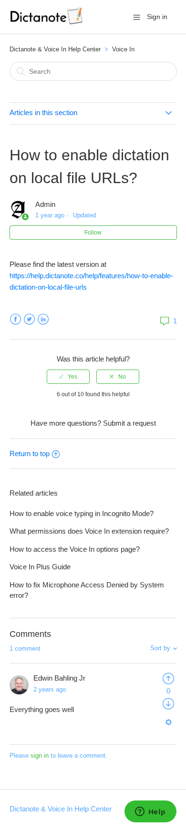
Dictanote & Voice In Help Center (55, 49)
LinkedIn (43, 319)
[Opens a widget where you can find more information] (150, 812)
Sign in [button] (157, 16)
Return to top (30, 453)
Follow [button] (93, 232)
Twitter (29, 319)
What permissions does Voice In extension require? (89, 531)
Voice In (123, 49)
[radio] (68, 377)
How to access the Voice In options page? (75, 549)
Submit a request (129, 423)
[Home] (47, 22)
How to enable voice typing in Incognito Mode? (82, 513)
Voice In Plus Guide (40, 567)
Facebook (15, 319)
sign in (40, 755)
